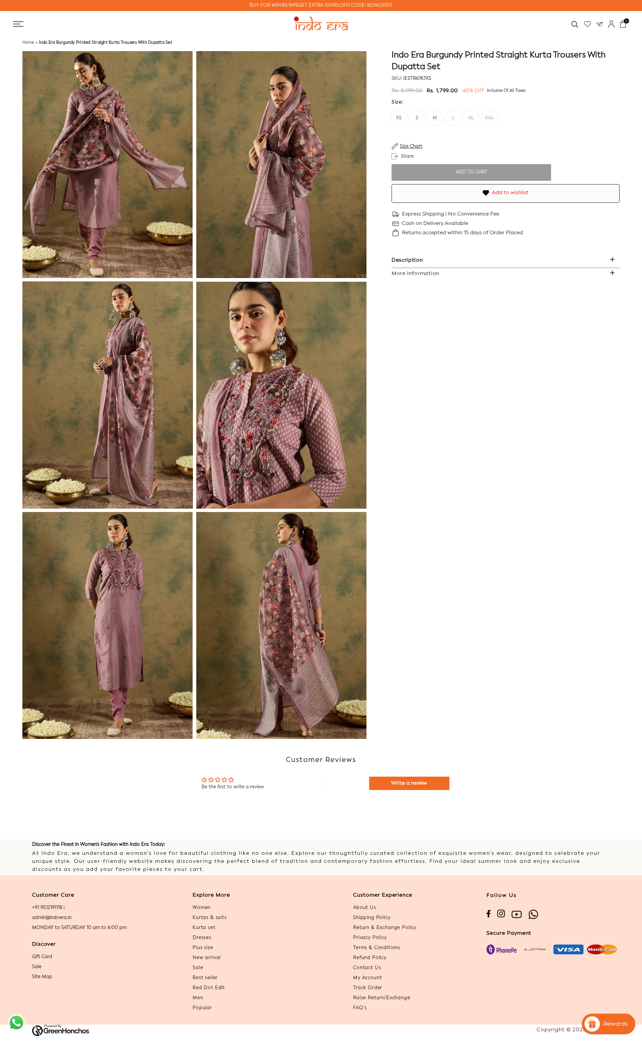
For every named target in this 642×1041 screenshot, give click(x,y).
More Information (415, 273)
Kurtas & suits (210, 917)
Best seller (205, 977)
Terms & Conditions (376, 947)
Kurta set (204, 927)
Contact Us (367, 967)
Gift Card (42, 956)
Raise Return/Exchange (381, 998)
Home (28, 43)
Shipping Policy (372, 917)
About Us (364, 907)
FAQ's (360, 1008)
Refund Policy (370, 957)
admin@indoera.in (52, 917)
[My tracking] (599, 24)
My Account (367, 977)
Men (198, 998)
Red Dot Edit (209, 988)
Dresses (202, 937)
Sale (36, 966)
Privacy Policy (370, 937)
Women (202, 907)
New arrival (207, 957)
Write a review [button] (409, 783)
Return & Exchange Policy (384, 927)
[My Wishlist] (587, 24)
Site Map (42, 976)
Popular (202, 1008)
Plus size (203, 947)
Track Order (367, 988)
